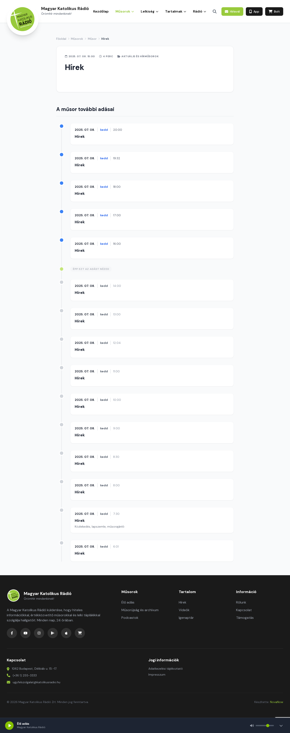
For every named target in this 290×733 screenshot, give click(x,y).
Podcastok (129, 617)
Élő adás (127, 602)
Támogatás (245, 617)
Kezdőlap (101, 11)
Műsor (92, 39)
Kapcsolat (244, 610)
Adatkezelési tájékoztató (165, 668)
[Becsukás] (281, 725)
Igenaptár (186, 617)
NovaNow (276, 702)
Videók (184, 610)
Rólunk (241, 602)
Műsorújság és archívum (140, 610)
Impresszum (156, 674)
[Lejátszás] (9, 725)
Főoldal (61, 39)
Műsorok (77, 39)
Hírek (80, 136)
